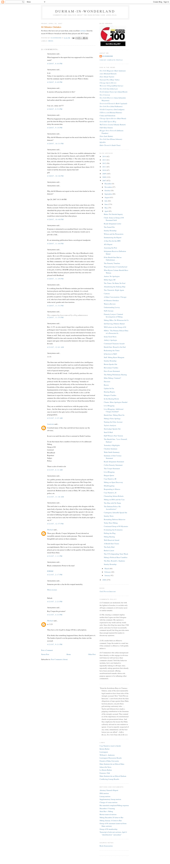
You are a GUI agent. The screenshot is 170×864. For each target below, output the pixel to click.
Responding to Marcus (112, 489)
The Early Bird (109, 547)
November (108, 187)
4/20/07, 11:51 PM (55, 305)
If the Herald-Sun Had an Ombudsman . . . (113, 258)
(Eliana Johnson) (111, 139)
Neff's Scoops (108, 311)
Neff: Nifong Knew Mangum (114, 357)
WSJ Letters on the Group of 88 (115, 327)
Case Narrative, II (110, 492)
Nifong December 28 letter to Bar (111, 817)
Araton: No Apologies (112, 276)
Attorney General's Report (109, 790)
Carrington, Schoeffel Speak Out (115, 512)
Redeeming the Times (112, 350)
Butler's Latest (109, 550)
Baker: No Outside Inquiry (113, 214)
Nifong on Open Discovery (113, 482)
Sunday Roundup (110, 230)
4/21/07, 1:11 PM (55, 556)
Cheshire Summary (110, 449)
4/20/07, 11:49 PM (55, 278)
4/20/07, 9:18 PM (55, 127)
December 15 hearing (107, 808)
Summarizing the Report (112, 237)
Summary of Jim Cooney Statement (113, 456)
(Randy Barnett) (113, 124)
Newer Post (45, 654)
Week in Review (110, 304)
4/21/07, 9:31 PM (55, 644)
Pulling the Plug (110, 533)
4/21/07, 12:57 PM (55, 523)
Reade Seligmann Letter (112, 223)
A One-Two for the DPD (112, 241)
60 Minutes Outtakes (111, 300)
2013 (104, 160)
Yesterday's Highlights (112, 445)
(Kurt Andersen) (113, 71)
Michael (50, 529)
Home (69, 654)
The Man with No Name (112, 503)
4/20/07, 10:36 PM (55, 176)
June (106, 204)
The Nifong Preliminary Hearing (115, 374)
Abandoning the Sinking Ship (114, 286)
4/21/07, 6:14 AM (55, 470)
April (107, 211)
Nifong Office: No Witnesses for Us (116, 320)
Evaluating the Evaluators (113, 530)
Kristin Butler (104, 749)
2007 (104, 180)
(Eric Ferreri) (106, 127)
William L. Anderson (107, 755)
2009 (104, 173)
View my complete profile (111, 60)
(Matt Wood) (113, 118)
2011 (104, 167)
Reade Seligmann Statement (114, 461)
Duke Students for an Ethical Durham (113, 776)
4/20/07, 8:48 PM (55, 82)
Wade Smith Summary (112, 452)
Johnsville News (105, 767)
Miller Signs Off (109, 280)
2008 (104, 177)
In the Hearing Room (111, 399)
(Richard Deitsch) (108, 73)
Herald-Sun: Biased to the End (115, 347)
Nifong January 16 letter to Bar (111, 820)
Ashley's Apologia (110, 340)
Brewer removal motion (108, 814)
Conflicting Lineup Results (109, 779)
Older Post (92, 654)
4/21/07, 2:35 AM (55, 418)
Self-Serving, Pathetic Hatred (114, 323)
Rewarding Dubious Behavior (114, 519)
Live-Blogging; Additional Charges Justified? (113, 410)
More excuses (52, 590)
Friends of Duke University (109, 761)
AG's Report (108, 244)
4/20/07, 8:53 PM (55, 109)
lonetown (50, 424)
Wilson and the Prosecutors (113, 234)
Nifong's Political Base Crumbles (115, 557)
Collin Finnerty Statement (113, 465)
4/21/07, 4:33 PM (55, 614)
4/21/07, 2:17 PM (55, 574)
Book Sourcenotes (106, 846)
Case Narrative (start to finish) (110, 746)
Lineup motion (105, 796)
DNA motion (104, 793)
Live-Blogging (109, 472)
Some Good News (110, 336)
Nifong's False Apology (112, 418)
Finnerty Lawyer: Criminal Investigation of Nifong (113, 315)
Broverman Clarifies (111, 367)
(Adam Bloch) (113, 92)
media (50, 41)
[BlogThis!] (79, 38)
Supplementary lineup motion (110, 799)
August (107, 197)
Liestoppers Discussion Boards (111, 758)
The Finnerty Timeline (112, 263)
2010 (104, 170)
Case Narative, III (110, 479)
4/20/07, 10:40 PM (55, 219)
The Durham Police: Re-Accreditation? (112, 507)
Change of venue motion (108, 802)
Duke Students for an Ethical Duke (112, 764)
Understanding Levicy (112, 307)
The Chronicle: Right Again (114, 290)
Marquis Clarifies (110, 395)
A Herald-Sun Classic (111, 543)
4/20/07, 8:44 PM (55, 63)
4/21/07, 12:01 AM (55, 347)
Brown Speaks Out (110, 364)
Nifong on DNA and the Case (114, 499)
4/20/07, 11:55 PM (55, 317)
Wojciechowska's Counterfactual (115, 267)
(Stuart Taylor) (107, 76)
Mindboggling (109, 486)
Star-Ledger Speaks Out (112, 429)
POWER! (50, 571)
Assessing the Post (110, 248)
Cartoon (107, 293)
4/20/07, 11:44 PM (55, 243)
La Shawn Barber (106, 770)
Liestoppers (104, 752)
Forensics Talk (105, 773)
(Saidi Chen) (110, 145)
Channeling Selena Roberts (114, 496)
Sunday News (109, 516)
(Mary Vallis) (109, 80)
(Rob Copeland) (113, 103)
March (107, 568)
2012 (104, 163)
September (108, 194)
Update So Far (109, 388)
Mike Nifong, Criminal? (112, 378)
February (108, 572)
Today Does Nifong (111, 523)
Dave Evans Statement (112, 371)
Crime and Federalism (107, 115)
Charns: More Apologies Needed (115, 402)
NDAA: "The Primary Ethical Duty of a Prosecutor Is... (116, 331)
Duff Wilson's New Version (113, 436)
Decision (107, 381)
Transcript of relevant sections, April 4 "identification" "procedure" (113, 833)
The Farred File (109, 227)
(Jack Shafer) (106, 136)
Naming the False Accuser (113, 422)
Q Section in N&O (110, 354)
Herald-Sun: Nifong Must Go (114, 415)
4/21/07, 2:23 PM (55, 601)
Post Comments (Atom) (59, 659)
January (107, 575)
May (106, 208)
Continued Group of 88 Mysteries (116, 526)
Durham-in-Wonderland (85, 11)
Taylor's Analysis (110, 425)
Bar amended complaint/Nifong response (114, 805)
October (108, 190)
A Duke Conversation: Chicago (115, 297)
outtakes (83, 30)
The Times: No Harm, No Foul (114, 283)
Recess (106, 385)
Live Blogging (109, 405)
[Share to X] (81, 38)
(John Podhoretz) (111, 106)
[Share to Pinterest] (86, 38)
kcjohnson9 (107, 56)
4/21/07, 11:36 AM (55, 497)
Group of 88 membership (108, 829)
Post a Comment (47, 650)
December (108, 183)
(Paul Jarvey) (111, 85)
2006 (104, 580)
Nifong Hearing (109, 536)
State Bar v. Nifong (106, 811)
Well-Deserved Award (111, 540)
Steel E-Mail (108, 432)
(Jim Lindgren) (112, 109)
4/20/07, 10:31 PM (55, 143)
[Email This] (76, 38)
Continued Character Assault (114, 343)
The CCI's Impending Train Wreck (116, 554)
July (106, 201)
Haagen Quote (109, 475)
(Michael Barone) (111, 112)
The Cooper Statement (112, 468)
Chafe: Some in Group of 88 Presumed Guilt (114, 219)
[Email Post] (73, 38)
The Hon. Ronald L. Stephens (114, 561)
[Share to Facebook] (84, 38)
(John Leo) (109, 89)
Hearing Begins (109, 392)
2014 (104, 156)
